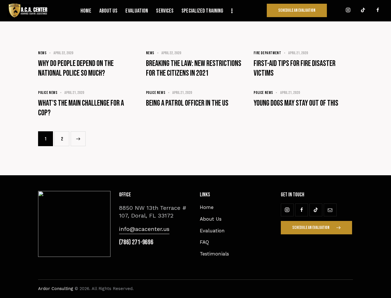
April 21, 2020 (298, 53)
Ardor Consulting (55, 288)
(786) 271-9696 (136, 242)
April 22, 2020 (63, 53)
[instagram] (348, 10)
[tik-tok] (363, 10)
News (42, 53)
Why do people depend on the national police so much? (76, 68)
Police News (48, 92)
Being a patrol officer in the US (187, 103)
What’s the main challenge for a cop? (81, 108)
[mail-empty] (330, 210)
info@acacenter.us (144, 228)
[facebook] (378, 10)
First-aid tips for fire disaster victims (294, 68)
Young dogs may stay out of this (296, 103)
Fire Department (267, 53)
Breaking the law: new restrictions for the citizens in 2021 (193, 68)
